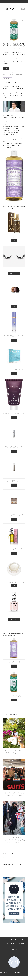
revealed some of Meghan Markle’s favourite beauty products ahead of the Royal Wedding (14, 92)
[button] (23, 20)
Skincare (16, 74)
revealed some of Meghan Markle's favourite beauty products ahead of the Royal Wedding (14, 58)
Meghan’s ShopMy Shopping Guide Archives (14, 752)
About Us (13, 949)
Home (15, 72)
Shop (6, 68)
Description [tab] (7, 78)
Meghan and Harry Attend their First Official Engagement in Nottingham (14, 840)
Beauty (12, 72)
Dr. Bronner (10, 74)
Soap (20, 74)
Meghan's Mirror (14, 9)
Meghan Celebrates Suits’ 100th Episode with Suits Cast (14, 793)
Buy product (14, 273)
